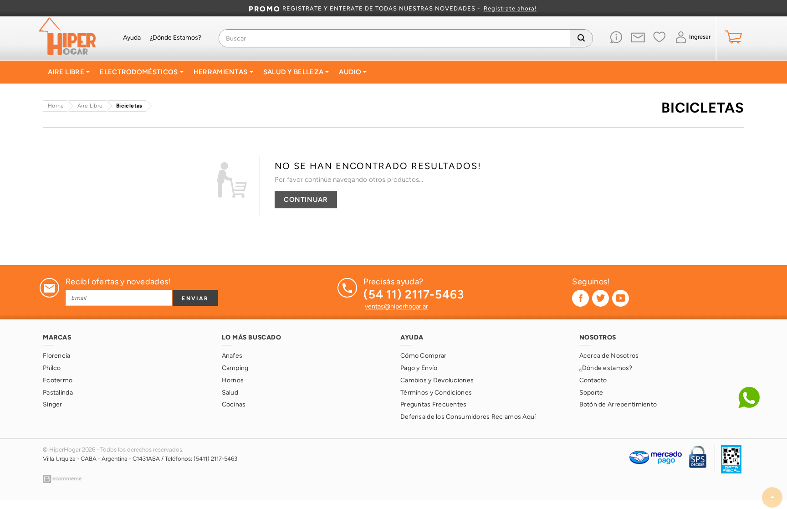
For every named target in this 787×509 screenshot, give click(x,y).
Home (56, 105)
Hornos (233, 380)
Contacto (593, 380)
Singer (52, 404)
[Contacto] (638, 38)
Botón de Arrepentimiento (618, 404)
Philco (52, 368)
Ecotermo (57, 380)
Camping (235, 368)
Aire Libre (67, 72)
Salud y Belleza (294, 72)
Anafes (232, 356)
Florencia (57, 356)
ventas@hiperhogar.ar (396, 306)
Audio (351, 72)
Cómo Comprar (423, 356)
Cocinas (234, 404)
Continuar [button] (306, 199)
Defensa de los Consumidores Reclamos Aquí (468, 417)
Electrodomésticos (139, 72)
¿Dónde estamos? (606, 368)
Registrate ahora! (510, 9)
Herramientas (222, 72)
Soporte (591, 392)
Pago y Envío (418, 368)
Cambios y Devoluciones (437, 380)
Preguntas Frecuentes (433, 404)
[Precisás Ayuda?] (616, 38)
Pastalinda (58, 392)
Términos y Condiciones (436, 392)
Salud (230, 392)
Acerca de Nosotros (609, 356)
